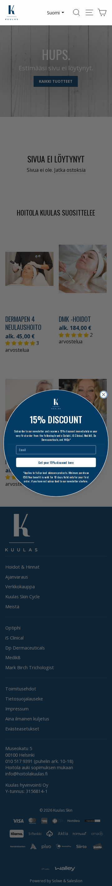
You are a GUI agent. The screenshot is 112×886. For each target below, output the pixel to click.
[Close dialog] (103, 394)
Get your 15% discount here (55, 462)
